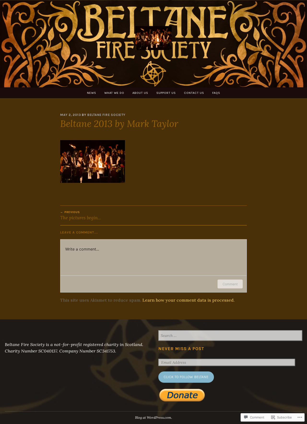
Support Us (166, 93)
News (91, 93)
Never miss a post (181, 348)
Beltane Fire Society (106, 115)
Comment (230, 284)
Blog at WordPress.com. (153, 417)
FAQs (216, 93)
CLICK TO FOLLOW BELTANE (186, 377)
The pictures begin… (80, 215)
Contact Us (194, 93)
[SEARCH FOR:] (230, 336)
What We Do (114, 93)
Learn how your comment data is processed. (188, 300)
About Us (140, 93)
